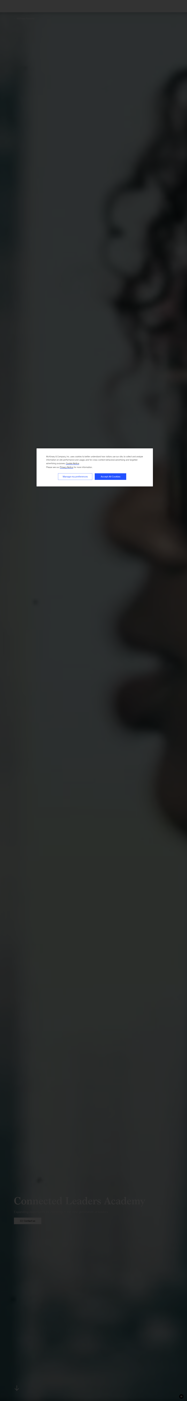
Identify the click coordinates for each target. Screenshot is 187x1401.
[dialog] (95, 467)
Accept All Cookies (110, 476)
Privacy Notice (66, 467)
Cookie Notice (72, 463)
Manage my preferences (75, 476)
